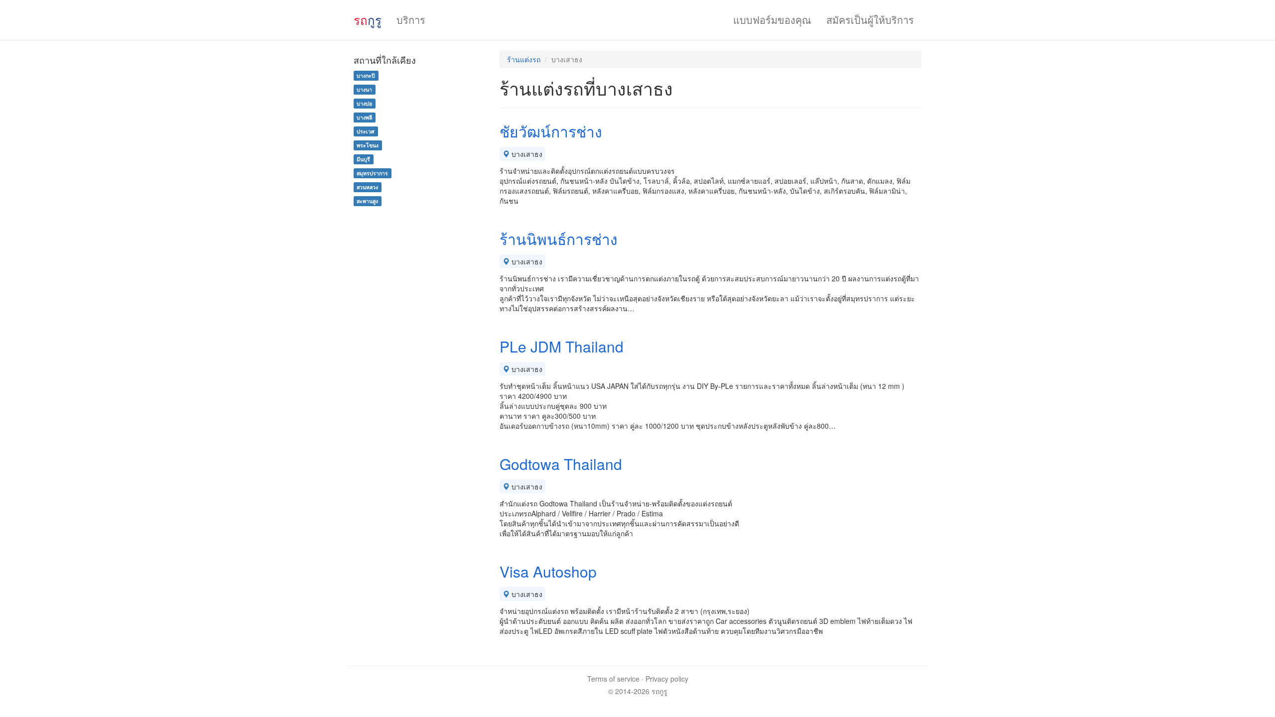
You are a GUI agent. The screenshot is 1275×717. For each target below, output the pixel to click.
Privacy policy (666, 679)
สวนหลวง (367, 187)
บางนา (364, 89)
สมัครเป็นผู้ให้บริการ (870, 19)
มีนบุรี (363, 159)
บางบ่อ (364, 103)
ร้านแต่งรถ (523, 59)
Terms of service (613, 679)
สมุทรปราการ (372, 173)
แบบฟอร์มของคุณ (772, 19)
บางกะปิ (366, 75)
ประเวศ (366, 131)
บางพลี (364, 117)
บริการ (410, 19)
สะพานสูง (367, 201)
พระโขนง (368, 145)
